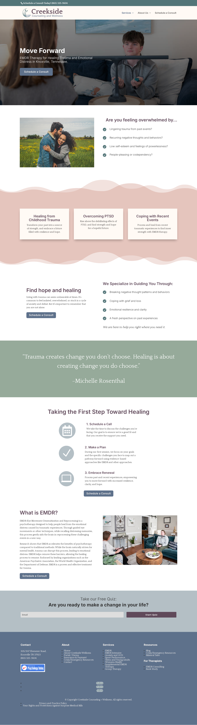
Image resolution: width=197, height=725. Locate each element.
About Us (143, 13)
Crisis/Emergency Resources (79, 660)
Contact (68, 662)
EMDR (108, 650)
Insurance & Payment (75, 657)
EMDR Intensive (113, 653)
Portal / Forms (71, 655)
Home (67, 650)
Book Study (152, 669)
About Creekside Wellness (77, 653)
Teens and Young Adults (117, 660)
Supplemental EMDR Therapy (116, 665)
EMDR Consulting (155, 666)
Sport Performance (115, 657)
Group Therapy (113, 669)
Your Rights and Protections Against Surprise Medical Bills (53, 705)
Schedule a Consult (165, 13)
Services (126, 13)
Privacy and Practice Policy (53, 703)
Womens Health (113, 662)
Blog (148, 650)
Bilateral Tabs (153, 655)
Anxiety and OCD (114, 655)
